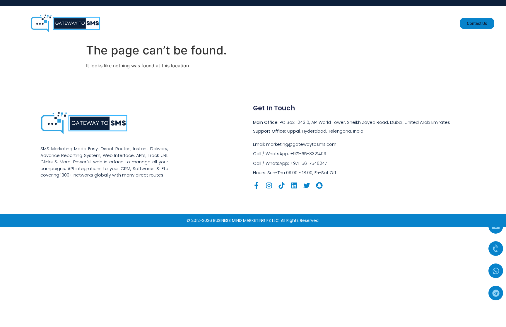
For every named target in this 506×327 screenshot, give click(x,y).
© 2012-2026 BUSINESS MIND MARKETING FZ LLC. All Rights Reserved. (253, 220)
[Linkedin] (294, 185)
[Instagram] (269, 185)
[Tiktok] (281, 185)
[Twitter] (306, 185)
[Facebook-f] (256, 185)
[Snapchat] (319, 185)
